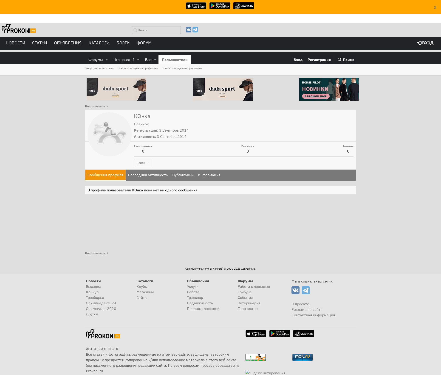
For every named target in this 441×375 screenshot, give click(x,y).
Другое (92, 314)
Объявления (68, 43)
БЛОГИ (123, 43)
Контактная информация (313, 315)
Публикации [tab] (182, 175)
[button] (106, 59)
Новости (15, 43)
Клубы (142, 286)
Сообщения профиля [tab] (105, 175)
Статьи (39, 43)
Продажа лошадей (203, 308)
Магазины (145, 292)
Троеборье (95, 297)
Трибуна (245, 292)
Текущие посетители (99, 68)
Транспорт (196, 297)
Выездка (93, 286)
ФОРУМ (144, 43)
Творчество (248, 308)
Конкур (92, 292)
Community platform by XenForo (220, 268)
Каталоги (99, 43)
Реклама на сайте (306, 309)
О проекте (300, 304)
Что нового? (123, 59)
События (245, 297)
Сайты (141, 297)
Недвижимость (200, 303)
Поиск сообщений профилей (181, 68)
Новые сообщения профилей (137, 68)
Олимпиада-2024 (101, 303)
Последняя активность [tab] (148, 175)
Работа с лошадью (254, 286)
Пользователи (175, 59)
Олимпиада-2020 (101, 308)
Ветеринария (249, 303)
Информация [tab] (209, 175)
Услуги (192, 286)
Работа (193, 292)
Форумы (95, 59)
